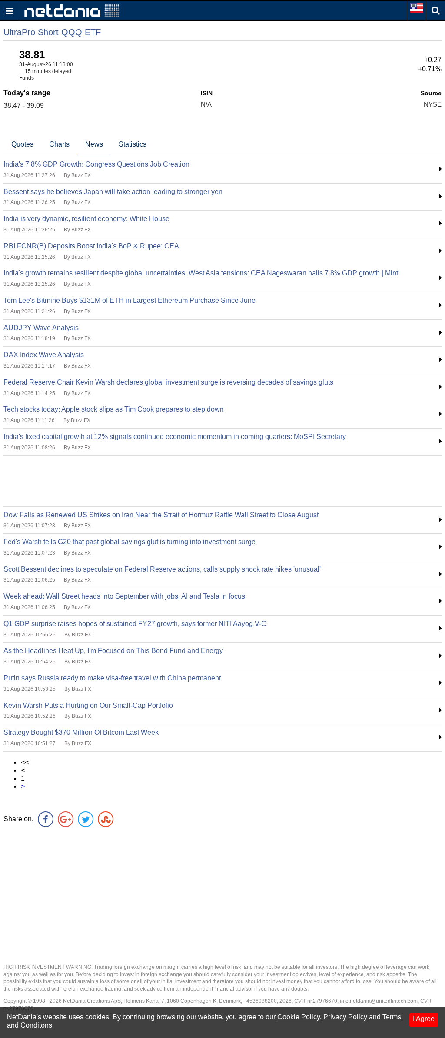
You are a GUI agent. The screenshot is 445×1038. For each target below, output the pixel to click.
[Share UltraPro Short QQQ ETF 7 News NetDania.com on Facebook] (46, 819)
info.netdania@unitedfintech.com (379, 1001)
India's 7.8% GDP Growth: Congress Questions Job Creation (96, 164)
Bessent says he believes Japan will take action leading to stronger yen (112, 191)
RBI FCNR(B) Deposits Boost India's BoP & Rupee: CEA (91, 246)
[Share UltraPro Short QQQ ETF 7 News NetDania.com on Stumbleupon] (106, 819)
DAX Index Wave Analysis (43, 354)
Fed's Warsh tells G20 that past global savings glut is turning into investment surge (129, 542)
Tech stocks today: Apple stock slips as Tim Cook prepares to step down (113, 409)
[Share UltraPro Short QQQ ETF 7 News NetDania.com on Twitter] (86, 819)
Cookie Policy (298, 1017)
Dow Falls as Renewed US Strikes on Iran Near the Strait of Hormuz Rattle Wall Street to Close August (161, 515)
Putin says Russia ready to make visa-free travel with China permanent (112, 678)
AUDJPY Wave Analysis (41, 327)
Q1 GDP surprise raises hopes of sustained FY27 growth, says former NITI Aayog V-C (134, 623)
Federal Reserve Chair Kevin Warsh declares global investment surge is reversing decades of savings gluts (168, 382)
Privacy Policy (345, 1017)
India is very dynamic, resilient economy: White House (86, 218)
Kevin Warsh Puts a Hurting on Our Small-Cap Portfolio (88, 705)
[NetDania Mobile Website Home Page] (71, 10)
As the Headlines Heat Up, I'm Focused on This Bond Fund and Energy (113, 650)
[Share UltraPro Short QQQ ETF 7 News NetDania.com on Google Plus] (66, 819)
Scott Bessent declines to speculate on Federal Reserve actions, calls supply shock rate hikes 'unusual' (162, 569)
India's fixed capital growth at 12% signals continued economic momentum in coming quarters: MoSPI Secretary (174, 436)
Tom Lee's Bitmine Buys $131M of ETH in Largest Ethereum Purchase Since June (129, 300)
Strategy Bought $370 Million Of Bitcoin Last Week (81, 732)
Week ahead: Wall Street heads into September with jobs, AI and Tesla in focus (124, 596)
